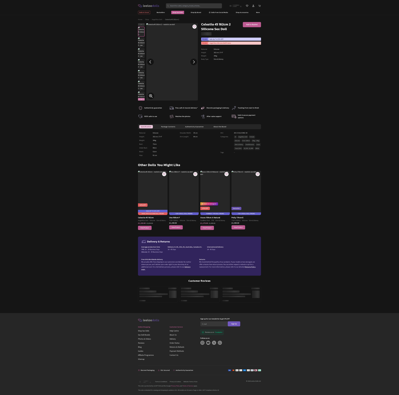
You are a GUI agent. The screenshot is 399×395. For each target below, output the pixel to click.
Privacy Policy (175, 386)
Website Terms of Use (190, 382)
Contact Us (174, 355)
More (258, 12)
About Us (173, 335)
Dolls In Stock (144, 12)
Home (140, 19)
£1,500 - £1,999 (248, 148)
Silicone (237, 141)
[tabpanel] (200, 144)
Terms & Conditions (161, 382)
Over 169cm (246, 141)
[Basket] (259, 6)
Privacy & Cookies (175, 382)
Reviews (141, 343)
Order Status (175, 343)
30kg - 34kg (255, 141)
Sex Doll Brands (144, 335)
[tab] (146, 126)
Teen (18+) (238, 148)
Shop (147, 19)
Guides (140, 351)
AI (235, 137)
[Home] (148, 6)
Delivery (173, 339)
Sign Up (234, 324)
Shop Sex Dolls (177, 12)
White (257, 148)
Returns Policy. (250, 267)
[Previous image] (150, 62)
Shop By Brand (196, 12)
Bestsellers (161, 12)
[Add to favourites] (194, 27)
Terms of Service (188, 386)
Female (252, 137)
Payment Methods (177, 351)
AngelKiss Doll (157, 19)
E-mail (204, 324)
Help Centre (174, 331)
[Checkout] (244, 370)
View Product (144, 228)
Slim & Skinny (239, 145)
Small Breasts (250, 145)
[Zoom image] (151, 96)
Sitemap (141, 359)
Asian (258, 145)
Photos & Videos (144, 339)
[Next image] (193, 62)
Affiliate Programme (146, 355)
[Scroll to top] (394, 386)
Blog (140, 347)
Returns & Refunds (177, 347)
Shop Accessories (242, 12)
